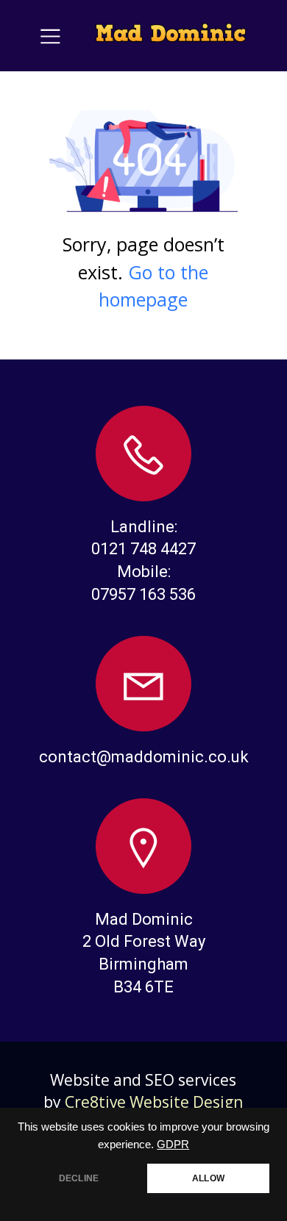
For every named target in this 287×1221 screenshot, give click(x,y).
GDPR (173, 1144)
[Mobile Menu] (50, 35)
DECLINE (79, 1178)
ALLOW (208, 1178)
